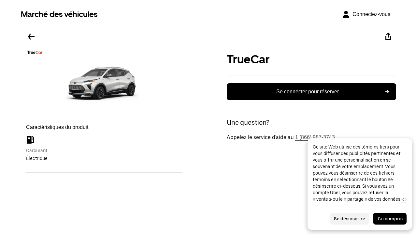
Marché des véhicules (59, 14)
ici (403, 199)
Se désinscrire (349, 218)
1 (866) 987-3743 (315, 137)
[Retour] (31, 36)
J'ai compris (390, 218)
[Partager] (388, 36)
